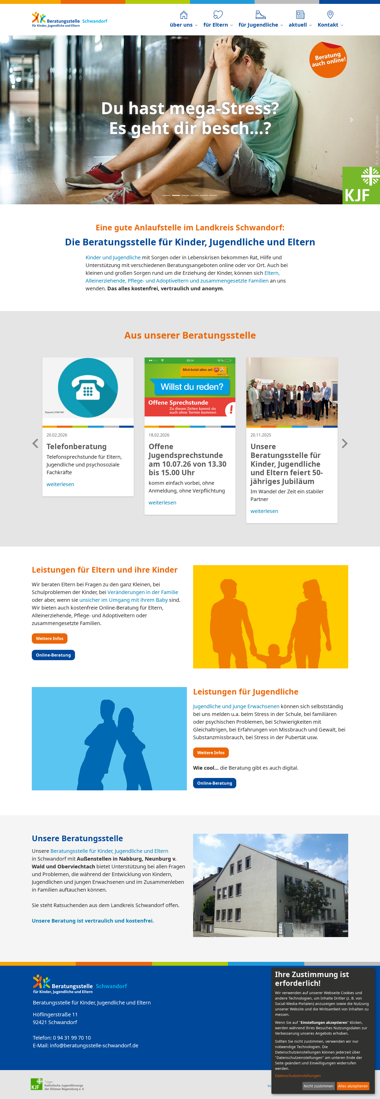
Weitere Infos (49, 638)
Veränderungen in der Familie (143, 592)
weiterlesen (60, 484)
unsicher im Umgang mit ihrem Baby (123, 599)
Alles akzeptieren (353, 1086)
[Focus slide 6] (213, 195)
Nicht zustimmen (318, 1086)
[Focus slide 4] (195, 195)
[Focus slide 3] (185, 195)
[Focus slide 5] (204, 195)
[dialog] (323, 1031)
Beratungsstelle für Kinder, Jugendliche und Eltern (109, 850)
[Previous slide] (36, 443)
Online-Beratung (53, 655)
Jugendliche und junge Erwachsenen (236, 706)
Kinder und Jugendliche (113, 257)
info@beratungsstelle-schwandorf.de (94, 1045)
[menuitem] (184, 19)
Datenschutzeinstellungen (298, 1075)
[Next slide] (344, 443)
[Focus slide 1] (167, 195)
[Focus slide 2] (176, 195)
